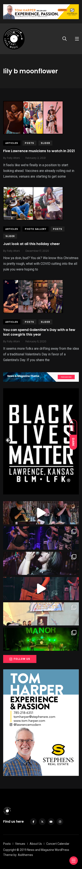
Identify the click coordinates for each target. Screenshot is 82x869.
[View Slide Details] (41, 441)
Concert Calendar (57, 843)
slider (45, 143)
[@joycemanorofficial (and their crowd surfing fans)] (41, 639)
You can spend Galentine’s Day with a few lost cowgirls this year (39, 332)
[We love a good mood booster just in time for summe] (41, 538)
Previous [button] (8, 440)
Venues (20, 843)
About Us (36, 843)
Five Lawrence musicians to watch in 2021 (39, 151)
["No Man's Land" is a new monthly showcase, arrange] (41, 563)
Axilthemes (25, 855)
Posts (29, 143)
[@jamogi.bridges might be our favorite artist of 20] (41, 588)
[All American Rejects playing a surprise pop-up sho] (41, 613)
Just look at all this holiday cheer (31, 244)
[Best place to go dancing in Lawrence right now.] (41, 512)
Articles (11, 143)
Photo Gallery (35, 229)
